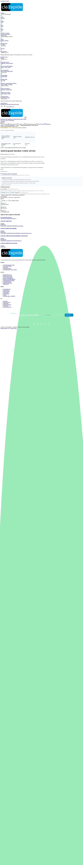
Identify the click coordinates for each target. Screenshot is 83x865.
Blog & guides (6, 293)
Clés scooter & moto (7, 266)
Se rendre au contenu (5, 1)
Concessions (5, 305)
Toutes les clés (3, 35)
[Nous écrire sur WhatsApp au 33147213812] (2, 330)
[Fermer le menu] (25, 118)
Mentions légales (4, 328)
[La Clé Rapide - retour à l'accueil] (12, 11)
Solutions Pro (3, 104)
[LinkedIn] (38, 324)
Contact (17, 104)
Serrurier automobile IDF (8, 278)
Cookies (12, 328)
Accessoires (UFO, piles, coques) (10, 269)
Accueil (2, 125)
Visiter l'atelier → (4, 103)
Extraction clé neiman (7, 282)
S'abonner (68, 315)
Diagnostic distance (7, 304)
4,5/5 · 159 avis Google (14, 127)
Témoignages (6, 292)
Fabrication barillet (7, 281)
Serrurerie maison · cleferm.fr (9, 296)
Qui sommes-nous (7, 289)
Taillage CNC (6, 284)
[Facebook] (49, 324)
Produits (2, 13)
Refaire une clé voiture (7, 275)
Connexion (8, 106)
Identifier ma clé (4, 57)
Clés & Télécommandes (10, 125)
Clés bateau (5, 267)
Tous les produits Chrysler (6, 217)
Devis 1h (12, 106)
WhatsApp (11, 120)
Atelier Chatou (6, 290)
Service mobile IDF (7, 307)
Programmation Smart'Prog (8, 280)
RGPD (15, 328)
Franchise (13, 104)
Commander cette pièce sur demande (9, 173)
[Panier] (5, 106)
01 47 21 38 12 (5, 120)
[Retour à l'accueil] (2, 106)
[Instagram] (34, 324)
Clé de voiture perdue (7, 277)
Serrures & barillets (7, 268)
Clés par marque (6, 291)
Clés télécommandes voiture (9, 265)
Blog (10, 104)
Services (2, 58)
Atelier (7, 104)
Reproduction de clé (7, 274)
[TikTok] (45, 324)
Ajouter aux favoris (5, 187)
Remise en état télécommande (9, 279)
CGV (9, 328)
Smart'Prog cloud (6, 302)
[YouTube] (41, 324)
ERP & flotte (5, 303)
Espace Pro (5, 301)
